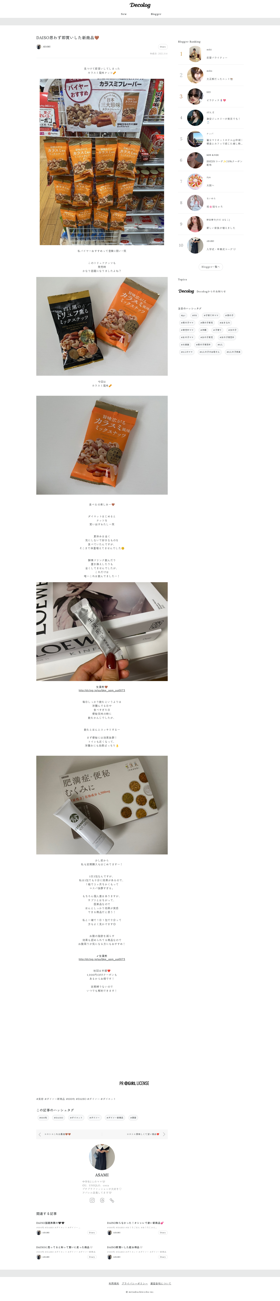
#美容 (133, 1117)
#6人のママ (187, 352)
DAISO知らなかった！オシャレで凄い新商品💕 (135, 1222)
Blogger (156, 14)
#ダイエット (76, 1117)
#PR (194, 315)
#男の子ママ (187, 322)
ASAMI (102, 1175)
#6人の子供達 (233, 352)
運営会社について (160, 1283)
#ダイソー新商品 (115, 1117)
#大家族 (185, 344)
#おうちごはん (132, 1227)
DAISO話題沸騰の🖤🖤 (50, 1222)
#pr (183, 315)
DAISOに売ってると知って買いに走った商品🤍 (64, 1247)
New (124, 14)
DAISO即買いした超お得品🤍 (125, 1247)
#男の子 (229, 315)
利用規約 (114, 1283)
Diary (163, 46)
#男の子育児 (206, 322)
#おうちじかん (148, 1227)
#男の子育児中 (203, 344)
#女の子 (232, 330)
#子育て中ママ (211, 315)
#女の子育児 (206, 337)
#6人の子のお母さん (210, 352)
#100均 (43, 1117)
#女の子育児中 (227, 337)
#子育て (217, 330)
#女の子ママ (187, 337)
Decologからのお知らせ (211, 291)
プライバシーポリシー (135, 1283)
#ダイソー (94, 1117)
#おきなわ (225, 322)
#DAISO (58, 1117)
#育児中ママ (187, 330)
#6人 (220, 344)
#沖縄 (203, 330)
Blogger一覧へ (211, 266)
